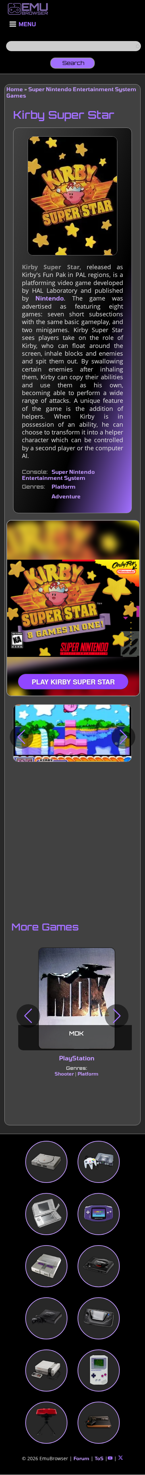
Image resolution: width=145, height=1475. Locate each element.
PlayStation (76, 1058)
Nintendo (49, 298)
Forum (81, 1458)
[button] (21, 737)
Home (14, 89)
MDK (76, 1033)
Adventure (66, 496)
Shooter (64, 1074)
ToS (99, 1458)
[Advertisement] (72, 841)
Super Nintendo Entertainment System (58, 474)
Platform (64, 486)
